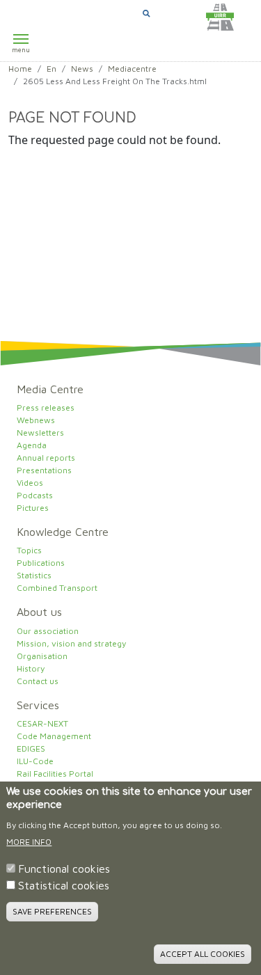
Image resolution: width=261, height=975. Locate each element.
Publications (41, 562)
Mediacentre (132, 68)
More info (29, 842)
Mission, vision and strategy (71, 643)
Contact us (37, 681)
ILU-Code (35, 761)
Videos (30, 482)
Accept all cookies (202, 954)
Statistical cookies (63, 885)
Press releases (45, 407)
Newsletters (40, 432)
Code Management (54, 736)
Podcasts (35, 495)
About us (39, 611)
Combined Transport (57, 587)
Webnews (36, 420)
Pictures (33, 507)
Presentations (44, 470)
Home (20, 68)
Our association (48, 631)
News (82, 68)
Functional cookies (64, 868)
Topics (29, 550)
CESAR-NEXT (42, 723)
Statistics (34, 575)
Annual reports (46, 457)
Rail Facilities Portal (55, 773)
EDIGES (31, 748)
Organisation (42, 656)
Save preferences (52, 911)
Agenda (32, 445)
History (31, 668)
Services (38, 705)
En (51, 68)
